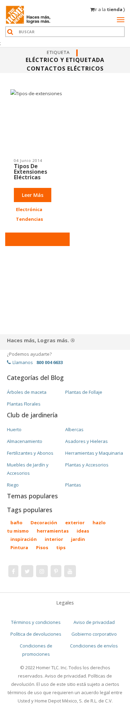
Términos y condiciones (36, 622)
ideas (83, 531)
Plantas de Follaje (83, 392)
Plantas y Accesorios (87, 465)
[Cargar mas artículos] (37, 239)
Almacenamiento (24, 441)
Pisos (42, 547)
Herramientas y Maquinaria (94, 453)
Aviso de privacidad (94, 622)
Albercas (74, 429)
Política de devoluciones (35, 634)
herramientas (53, 531)
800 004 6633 (49, 362)
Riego (13, 485)
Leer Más (32, 195)
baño (16, 522)
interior (54, 539)
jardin (78, 539)
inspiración (23, 539)
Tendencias (29, 219)
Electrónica (29, 209)
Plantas (73, 485)
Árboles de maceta (26, 392)
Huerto (14, 429)
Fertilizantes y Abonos (30, 453)
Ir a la (109, 9)
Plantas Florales (24, 404)
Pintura (19, 547)
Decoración (44, 522)
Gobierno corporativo (94, 634)
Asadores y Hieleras (86, 441)
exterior (75, 522)
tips (61, 547)
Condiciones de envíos (94, 646)
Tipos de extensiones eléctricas (30, 171)
